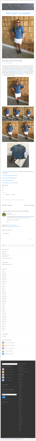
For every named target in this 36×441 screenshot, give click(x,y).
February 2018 (21, 396)
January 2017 (4, 314)
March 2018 (4, 291)
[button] (7, 114)
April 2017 (3, 309)
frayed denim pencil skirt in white (15, 71)
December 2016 (4, 316)
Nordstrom (14, 69)
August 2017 (20, 405)
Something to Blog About (22, 368)
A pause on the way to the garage (7, 258)
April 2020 (3, 271)
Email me (3, 403)
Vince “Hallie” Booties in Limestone (8, 182)
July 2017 (3, 304)
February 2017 (4, 313)
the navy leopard (18, 13)
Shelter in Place (4, 253)
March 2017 (4, 311)
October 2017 (4, 299)
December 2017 (4, 296)
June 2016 (3, 326)
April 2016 (20, 430)
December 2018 (21, 382)
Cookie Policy (17, 439)
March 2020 (4, 272)
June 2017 (3, 306)
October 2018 (4, 279)
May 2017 (20, 410)
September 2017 (4, 301)
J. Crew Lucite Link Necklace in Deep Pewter (9, 175)
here (14, 75)
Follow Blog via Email (8, 389)
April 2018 (3, 289)
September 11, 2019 (5, 256)
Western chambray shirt (19, 72)
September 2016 (4, 321)
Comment (31, 239)
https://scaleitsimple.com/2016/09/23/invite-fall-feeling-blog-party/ (21, 217)
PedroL (5, 377)
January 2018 (4, 294)
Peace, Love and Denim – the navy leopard (13, 226)
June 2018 (3, 286)
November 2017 (21, 401)
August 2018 (20, 387)
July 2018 (3, 284)
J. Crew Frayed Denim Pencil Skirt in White (9, 177)
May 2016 (3, 328)
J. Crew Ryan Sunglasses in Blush (8, 180)
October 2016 (20, 421)
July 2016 (20, 425)
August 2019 (4, 276)
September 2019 (4, 274)
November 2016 (4, 318)
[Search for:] (18, 245)
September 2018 (4, 281)
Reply (8, 222)
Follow (4, 397)
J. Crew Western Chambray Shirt (7, 171)
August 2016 (4, 323)
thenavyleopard (7, 342)
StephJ (8, 213)
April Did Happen (4, 251)
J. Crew (28, 68)
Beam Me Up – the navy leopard (11, 225)
